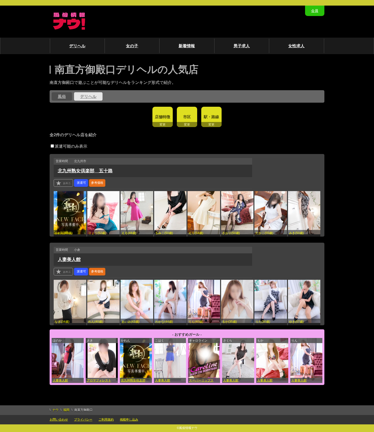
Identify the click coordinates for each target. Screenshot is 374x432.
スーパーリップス (201, 380)
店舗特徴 (162, 117)
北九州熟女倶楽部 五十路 (85, 170)
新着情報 (187, 46)
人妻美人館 (69, 259)
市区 (187, 117)
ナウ (55, 410)
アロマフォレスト (99, 380)
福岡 (66, 410)
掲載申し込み (129, 419)
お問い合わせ (59, 419)
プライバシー (83, 419)
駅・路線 (211, 117)
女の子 (132, 46)
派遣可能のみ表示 (71, 146)
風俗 (62, 96)
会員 (314, 11)
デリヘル (77, 46)
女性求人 (296, 46)
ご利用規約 (106, 419)
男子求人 (242, 46)
